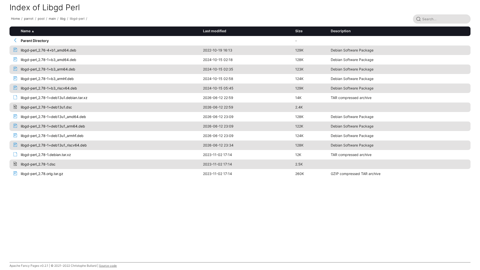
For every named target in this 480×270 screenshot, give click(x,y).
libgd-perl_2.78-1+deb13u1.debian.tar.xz (54, 98)
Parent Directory (35, 40)
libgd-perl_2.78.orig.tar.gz (42, 174)
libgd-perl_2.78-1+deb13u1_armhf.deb (52, 136)
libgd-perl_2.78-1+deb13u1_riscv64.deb (54, 145)
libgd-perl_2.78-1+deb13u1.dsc (46, 107)
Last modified (214, 31)
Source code (108, 266)
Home (15, 18)
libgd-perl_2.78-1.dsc (38, 164)
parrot (29, 18)
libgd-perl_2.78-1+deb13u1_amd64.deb (53, 116)
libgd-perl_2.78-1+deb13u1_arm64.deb (53, 126)
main (52, 18)
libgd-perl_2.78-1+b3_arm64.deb (48, 69)
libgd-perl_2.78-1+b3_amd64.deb (48, 60)
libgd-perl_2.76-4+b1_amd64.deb (48, 50)
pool (41, 18)
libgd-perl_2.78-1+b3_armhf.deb (47, 78)
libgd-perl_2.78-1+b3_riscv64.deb (49, 88)
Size (298, 31)
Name (25, 31)
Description (341, 31)
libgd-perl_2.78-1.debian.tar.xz (46, 154)
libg (63, 18)
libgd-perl (77, 18)
